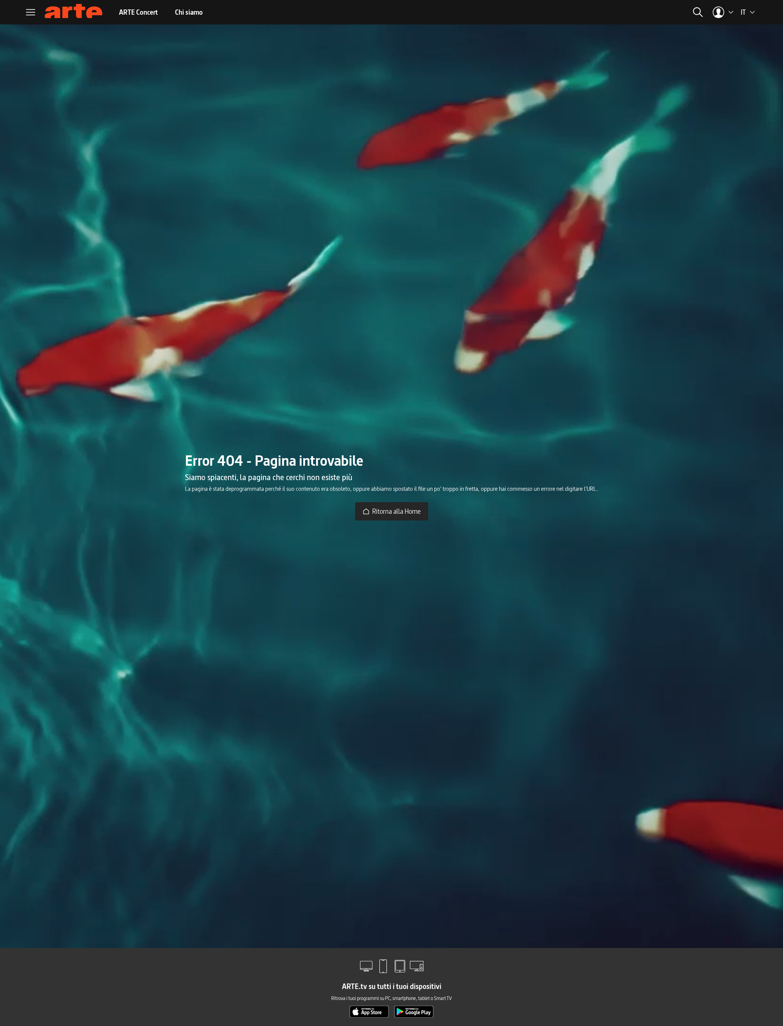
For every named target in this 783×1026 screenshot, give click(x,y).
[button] (626, 12)
